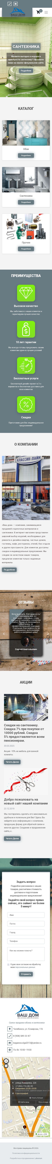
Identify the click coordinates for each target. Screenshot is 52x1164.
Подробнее (26, 75)
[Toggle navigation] (46, 12)
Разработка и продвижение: (26, 1158)
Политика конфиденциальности (26, 1153)
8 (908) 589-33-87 (21, 1036)
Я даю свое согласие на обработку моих (26, 965)
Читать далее (12, 762)
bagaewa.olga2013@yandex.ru (27, 1043)
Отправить (26, 974)
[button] (4, 57)
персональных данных (25, 967)
